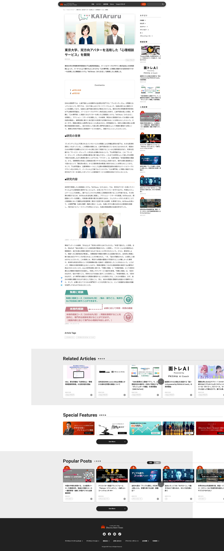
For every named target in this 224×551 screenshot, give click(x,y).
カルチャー (143, 26)
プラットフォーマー (145, 36)
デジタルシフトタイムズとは (73, 541)
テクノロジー (143, 29)
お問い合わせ (117, 541)
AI (140, 33)
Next (161, 381)
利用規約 (155, 541)
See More (112, 441)
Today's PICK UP (130, 60)
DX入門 (142, 23)
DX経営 (142, 20)
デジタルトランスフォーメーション (86, 337)
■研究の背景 (76, 90)
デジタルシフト (70, 337)
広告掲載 (144, 541)
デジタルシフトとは (91, 541)
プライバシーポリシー (131, 541)
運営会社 (105, 541)
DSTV (143, 4)
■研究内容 (76, 93)
